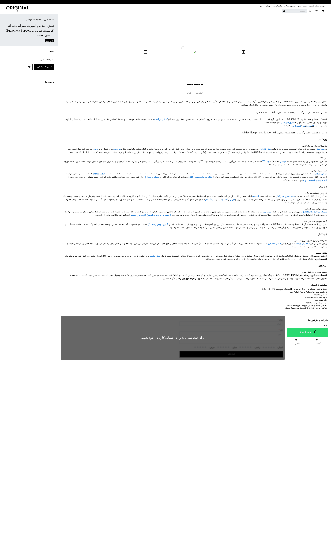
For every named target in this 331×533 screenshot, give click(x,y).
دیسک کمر (209, 199)
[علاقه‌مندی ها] (316, 11)
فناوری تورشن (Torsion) (158, 224)
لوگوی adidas (99, 173)
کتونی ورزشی (308, 125)
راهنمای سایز (277, 6)
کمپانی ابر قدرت (161, 119)
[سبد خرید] (323, 11)
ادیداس (283, 161)
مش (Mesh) (265, 149)
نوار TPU (265, 161)
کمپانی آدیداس (320, 173)
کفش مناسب (155, 256)
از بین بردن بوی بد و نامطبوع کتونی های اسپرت (151, 215)
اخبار (261, 6)
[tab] (199, 93)
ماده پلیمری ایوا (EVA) (285, 196)
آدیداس (255, 196)
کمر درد (225, 199)
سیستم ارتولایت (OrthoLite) (315, 211)
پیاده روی (267, 211)
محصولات (38, 19)
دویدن (95, 149)
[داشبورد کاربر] (310, 11)
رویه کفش (320, 149)
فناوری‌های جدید (287, 122)
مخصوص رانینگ (303, 243)
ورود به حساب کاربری (317, 6)
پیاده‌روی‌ (117, 149)
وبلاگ (268, 6)
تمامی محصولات (290, 6)
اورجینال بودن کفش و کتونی (315, 180)
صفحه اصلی (302, 6)
